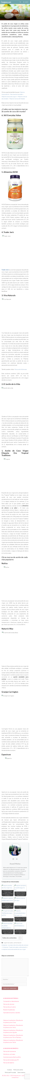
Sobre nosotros (21, 1072)
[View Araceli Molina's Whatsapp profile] (16, 859)
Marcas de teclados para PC (11, 1060)
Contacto (9, 1070)
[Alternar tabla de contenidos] (19, 938)
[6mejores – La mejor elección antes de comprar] (6, 2)
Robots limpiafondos (9, 1010)
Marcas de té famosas (20, 369)
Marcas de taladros (8, 1062)
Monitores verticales (9, 1054)
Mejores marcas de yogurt (9, 96)
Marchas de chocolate (16, 94)
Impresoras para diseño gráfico (12, 1057)
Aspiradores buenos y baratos (11, 1012)
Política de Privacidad (10, 1072)
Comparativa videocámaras (11, 1001)
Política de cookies (18, 1070)
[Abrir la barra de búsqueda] (20, 2)
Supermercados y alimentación (12, 942)
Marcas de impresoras (9, 1051)
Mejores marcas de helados (17, 98)
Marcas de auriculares (9, 1007)
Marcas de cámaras (8, 1004)
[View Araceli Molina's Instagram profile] (13, 859)
